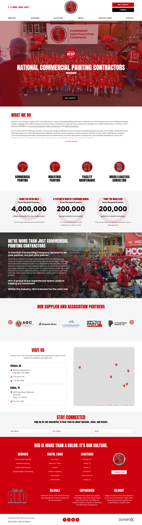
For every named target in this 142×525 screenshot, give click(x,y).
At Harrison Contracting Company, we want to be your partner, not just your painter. (37, 253)
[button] (116, 364)
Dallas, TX (15, 387)
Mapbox (131, 404)
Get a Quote (123, 5)
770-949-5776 (18, 377)
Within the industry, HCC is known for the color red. (38, 289)
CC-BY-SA (121, 404)
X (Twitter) (69, 520)
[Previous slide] (10, 322)
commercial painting (36, 126)
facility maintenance (53, 126)
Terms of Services (24, 521)
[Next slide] (131, 322)
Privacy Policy (12, 521)
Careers (123, 10)
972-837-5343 (18, 401)
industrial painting (71, 126)
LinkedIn (73, 520)
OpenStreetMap (109, 404)
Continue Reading (71, 141)
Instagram (77, 520)
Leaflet (97, 404)
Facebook (65, 520)
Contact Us (119, 472)
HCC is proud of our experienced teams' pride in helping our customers (36, 262)
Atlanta (22, 124)
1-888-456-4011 (19, 7)
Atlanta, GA (15, 365)
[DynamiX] (126, 519)
